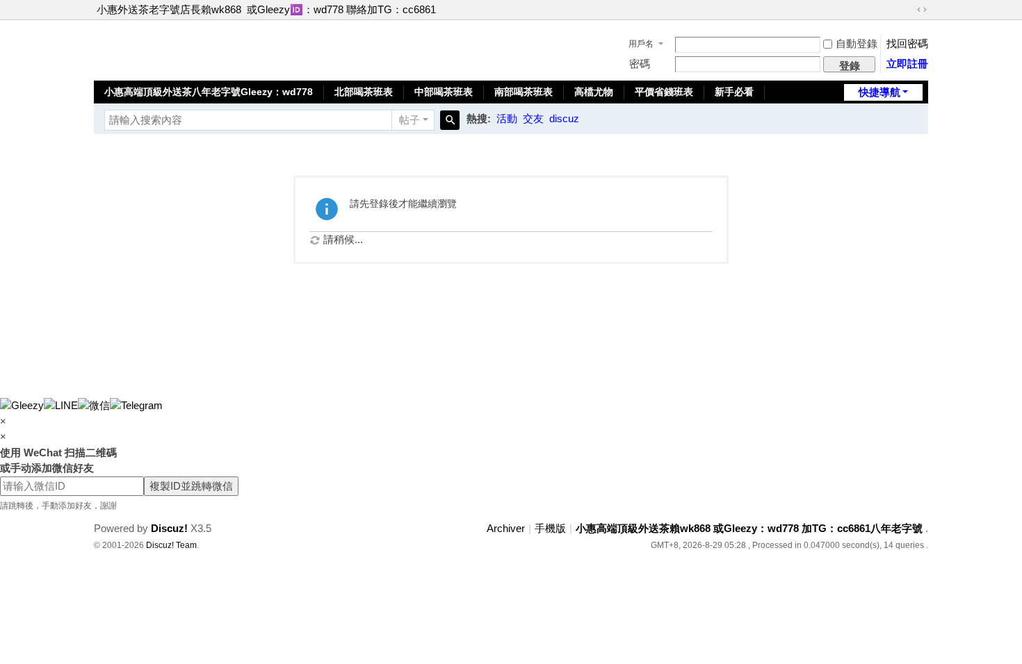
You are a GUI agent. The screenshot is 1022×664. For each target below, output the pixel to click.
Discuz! (169, 528)
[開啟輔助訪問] (908, 9)
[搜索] (450, 120)
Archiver (506, 528)
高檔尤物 (593, 91)
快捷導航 (879, 92)
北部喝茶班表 (363, 91)
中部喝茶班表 (443, 91)
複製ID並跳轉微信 (191, 486)
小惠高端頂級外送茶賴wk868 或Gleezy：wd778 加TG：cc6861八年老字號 (749, 528)
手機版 (550, 528)
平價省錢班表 (664, 91)
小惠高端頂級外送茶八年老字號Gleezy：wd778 (208, 91)
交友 (533, 118)
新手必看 (734, 91)
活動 (506, 118)
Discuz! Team (171, 545)
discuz (564, 118)
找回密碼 (907, 43)
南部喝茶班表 (523, 91)
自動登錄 (856, 43)
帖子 (409, 120)
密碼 (639, 63)
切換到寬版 (922, 9)
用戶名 (641, 44)
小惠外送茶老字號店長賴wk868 (169, 9)
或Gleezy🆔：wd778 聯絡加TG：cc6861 (341, 9)
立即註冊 (907, 63)
